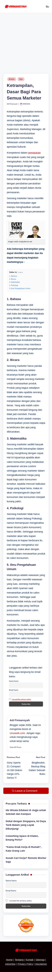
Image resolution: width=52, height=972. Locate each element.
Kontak (29, 959)
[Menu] (47, 6)
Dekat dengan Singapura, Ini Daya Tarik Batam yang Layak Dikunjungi (26, 825)
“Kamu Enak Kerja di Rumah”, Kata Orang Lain (23, 849)
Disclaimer (41, 964)
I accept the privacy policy (21, 699)
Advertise (10, 964)
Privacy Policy (25, 964)
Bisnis (11, 79)
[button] (15, 747)
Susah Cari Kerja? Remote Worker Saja (26, 860)
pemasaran (34, 152)
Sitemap (40, 959)
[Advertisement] (26, 40)
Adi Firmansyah (20, 720)
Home (9, 959)
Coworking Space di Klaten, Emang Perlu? (22, 838)
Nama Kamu (13, 681)
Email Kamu (13, 690)
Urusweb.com (17, 733)
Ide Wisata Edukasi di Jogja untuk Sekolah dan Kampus (26, 812)
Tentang (19, 959)
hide (20, 272)
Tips (21, 79)
